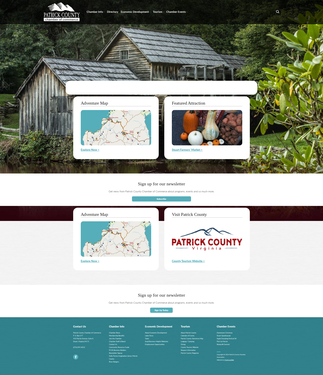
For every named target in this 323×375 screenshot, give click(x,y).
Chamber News (114, 332)
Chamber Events (176, 12)
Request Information (188, 350)
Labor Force (149, 335)
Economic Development (135, 12)
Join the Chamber (115, 338)
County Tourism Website (189, 347)
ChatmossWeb (229, 360)
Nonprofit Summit (223, 344)
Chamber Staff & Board (117, 341)
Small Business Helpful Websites (156, 341)
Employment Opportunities (155, 344)
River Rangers (114, 361)
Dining (183, 344)
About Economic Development (156, 332)
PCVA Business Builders (117, 350)
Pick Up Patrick (222, 341)
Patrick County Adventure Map (192, 338)
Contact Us (113, 344)
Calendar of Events (187, 335)
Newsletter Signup (115, 353)
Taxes (147, 338)
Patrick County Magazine (190, 353)
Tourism (158, 12)
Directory (112, 12)
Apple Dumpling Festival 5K (227, 338)
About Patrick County (188, 332)
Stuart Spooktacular (224, 335)
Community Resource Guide (119, 347)
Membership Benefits (116, 335)
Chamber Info (95, 12)
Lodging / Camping (187, 341)
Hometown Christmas (225, 332)
